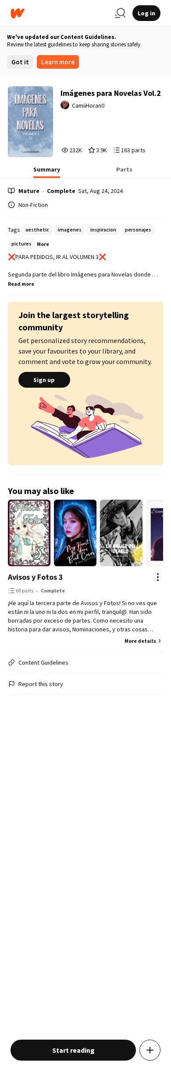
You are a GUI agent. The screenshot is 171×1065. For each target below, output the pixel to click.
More (43, 244)
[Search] (120, 13)
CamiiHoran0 (88, 105)
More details (140, 641)
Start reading (73, 1050)
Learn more (58, 62)
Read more (21, 283)
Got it (20, 62)
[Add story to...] (149, 1050)
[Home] (59, 13)
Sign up (44, 380)
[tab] (46, 172)
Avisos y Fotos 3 (35, 577)
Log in (146, 13)
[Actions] (158, 577)
